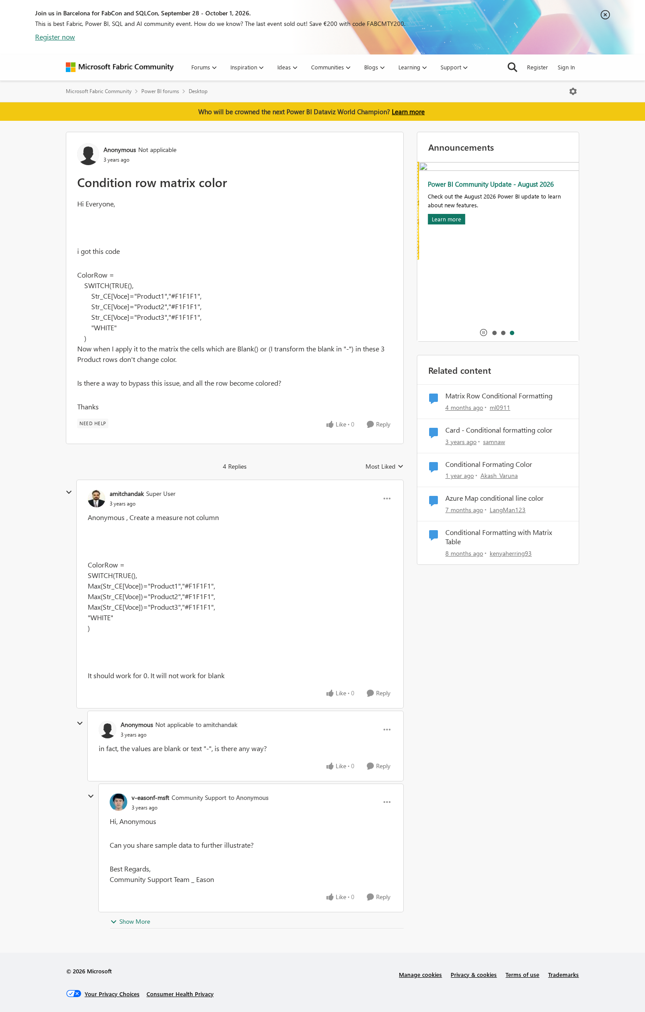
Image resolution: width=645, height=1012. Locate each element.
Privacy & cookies (474, 974)
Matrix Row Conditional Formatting (498, 395)
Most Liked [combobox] (385, 466)
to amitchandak (216, 724)
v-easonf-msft (150, 797)
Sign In (566, 67)
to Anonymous (249, 797)
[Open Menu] (573, 91)
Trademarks (563, 974)
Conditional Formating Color (488, 464)
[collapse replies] (69, 492)
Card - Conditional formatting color (498, 430)
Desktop (198, 91)
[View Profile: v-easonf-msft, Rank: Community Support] (118, 802)
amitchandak (127, 493)
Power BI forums (160, 91)
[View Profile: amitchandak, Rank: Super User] (96, 498)
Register (537, 67)
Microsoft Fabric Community (99, 91)
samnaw (494, 441)
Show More (134, 921)
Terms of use (522, 974)
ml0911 (500, 407)
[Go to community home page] (120, 67)
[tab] (494, 332)
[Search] (512, 67)
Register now (55, 36)
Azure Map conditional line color (494, 498)
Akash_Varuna (499, 475)
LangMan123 (508, 510)
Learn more (408, 111)
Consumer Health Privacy (180, 994)
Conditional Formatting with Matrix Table (498, 537)
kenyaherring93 (511, 553)
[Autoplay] (484, 332)
